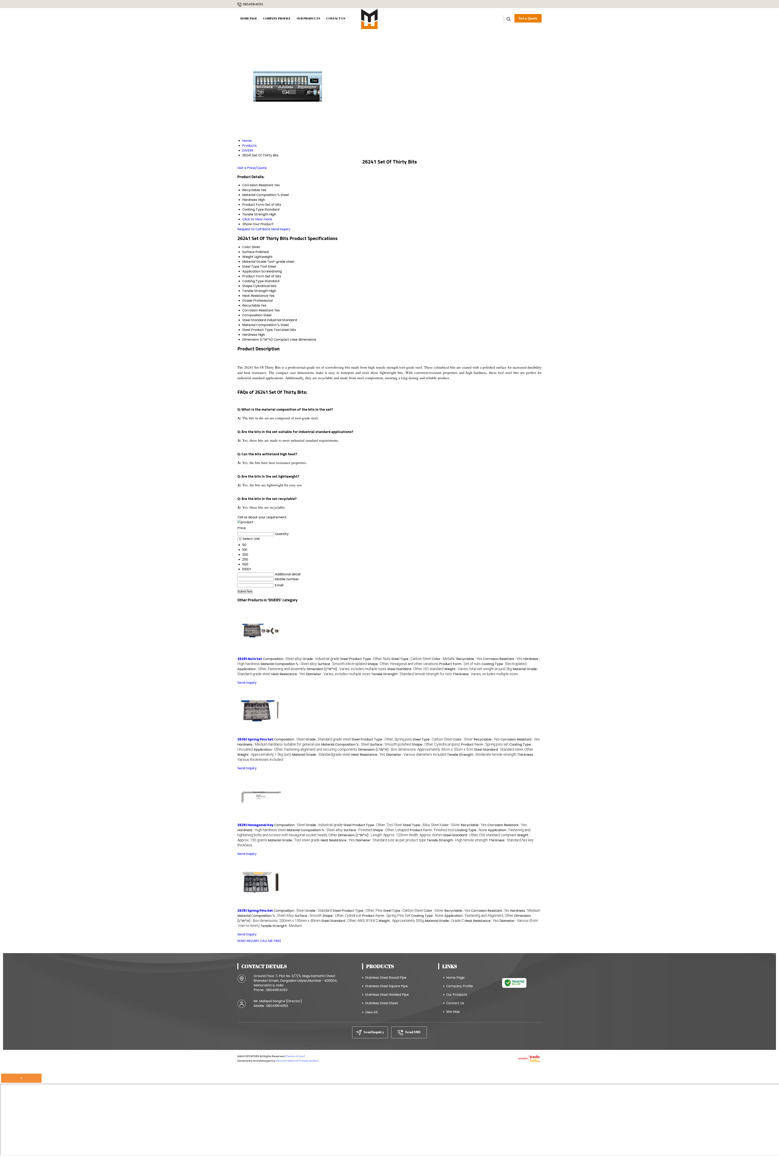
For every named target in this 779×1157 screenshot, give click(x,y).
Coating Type (253, 281)
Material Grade (254, 261)
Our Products (308, 18)
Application (251, 271)
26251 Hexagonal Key (255, 825)
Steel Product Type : (365, 659)
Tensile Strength (255, 290)
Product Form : (460, 664)
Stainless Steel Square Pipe (386, 986)
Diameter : (338, 674)
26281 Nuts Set (249, 659)
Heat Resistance (255, 295)
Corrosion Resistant (257, 310)
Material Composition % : (289, 664)
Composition (252, 315)
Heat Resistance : (288, 674)
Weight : (478, 669)
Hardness (249, 334)
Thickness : (485, 674)
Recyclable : (469, 659)
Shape (247, 286)
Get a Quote (528, 18)
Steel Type (250, 266)
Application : (271, 669)
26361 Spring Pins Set (255, 739)
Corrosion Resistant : (502, 659)
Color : (443, 659)
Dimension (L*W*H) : (346, 669)
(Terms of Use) (295, 1056)
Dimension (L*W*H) (257, 339)
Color (246, 247)
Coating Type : (503, 664)
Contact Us (335, 18)
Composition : (282, 659)
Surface (248, 252)
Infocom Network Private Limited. (297, 1061)
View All (371, 1012)
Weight (248, 256)
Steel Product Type (257, 329)
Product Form (253, 276)
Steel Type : (411, 659)
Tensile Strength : (411, 674)
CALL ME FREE (270, 941)
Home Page (248, 18)
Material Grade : (321, 754)
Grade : (321, 659)
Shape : (403, 664)
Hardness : (278, 744)
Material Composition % (261, 325)
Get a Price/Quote (252, 168)
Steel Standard (254, 320)
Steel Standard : (415, 669)
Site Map (453, 1011)
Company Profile (277, 18)
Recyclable (251, 305)
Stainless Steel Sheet (381, 1003)
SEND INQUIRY (248, 941)
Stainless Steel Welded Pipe (387, 994)
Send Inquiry (280, 229)
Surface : (342, 664)
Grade (247, 300)
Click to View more (257, 219)
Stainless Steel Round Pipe (386, 977)
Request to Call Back (253, 229)
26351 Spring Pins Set (255, 910)
